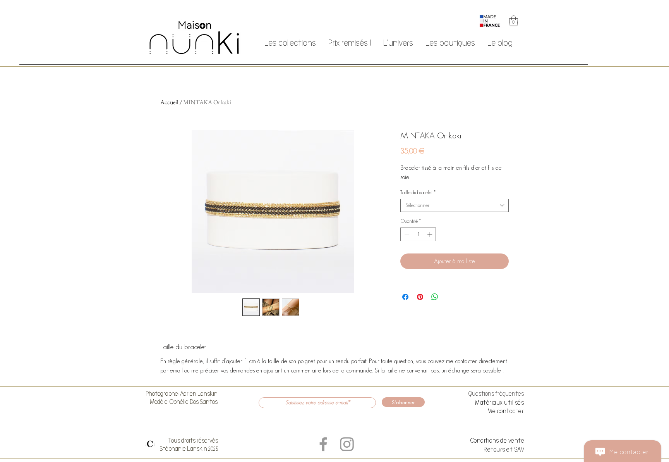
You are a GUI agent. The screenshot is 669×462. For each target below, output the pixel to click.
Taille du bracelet (418, 192)
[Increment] (430, 234)
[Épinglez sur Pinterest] (420, 297)
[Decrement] (406, 234)
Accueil (169, 102)
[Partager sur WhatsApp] (434, 297)
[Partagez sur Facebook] (405, 297)
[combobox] (454, 205)
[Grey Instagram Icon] (347, 444)
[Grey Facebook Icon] (323, 444)
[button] (513, 21)
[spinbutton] (418, 234)
